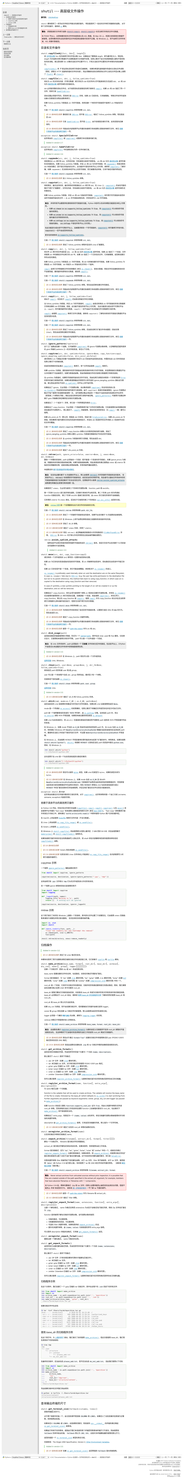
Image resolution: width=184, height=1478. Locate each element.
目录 (5, 12)
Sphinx (172, 1476)
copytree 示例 (12, 21)
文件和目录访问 (84, 3)
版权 (159, 1461)
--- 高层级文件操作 (100, 3)
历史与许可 (175, 1466)
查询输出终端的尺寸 (12, 30)
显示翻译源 (7, 57)
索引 (179, 3)
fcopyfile (62, 818)
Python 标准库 (73, 3)
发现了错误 (177, 1474)
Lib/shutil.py (53, 17)
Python (7, 3)
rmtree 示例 (12, 22)
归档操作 (9, 24)
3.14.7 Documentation (58, 3)
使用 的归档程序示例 (17, 28)
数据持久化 (7, 44)
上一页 (164, 3)
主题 (125, 3)
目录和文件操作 (11, 17)
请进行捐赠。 (177, 1470)
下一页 (170, 3)
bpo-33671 (98, 811)
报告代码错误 (8, 51)
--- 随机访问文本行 (14, 37)
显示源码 (6, 55)
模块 (175, 3)
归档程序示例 (12, 26)
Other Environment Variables (97, 1442)
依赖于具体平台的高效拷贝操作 (17, 19)
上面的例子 (59, 1337)
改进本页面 (7, 53)
